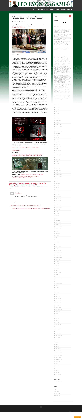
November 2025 (59, 126)
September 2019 (59, 283)
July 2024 (57, 161)
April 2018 (57, 320)
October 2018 (58, 307)
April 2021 (57, 242)
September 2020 (59, 257)
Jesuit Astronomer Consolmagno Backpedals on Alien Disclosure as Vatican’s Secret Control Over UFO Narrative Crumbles (62, 35)
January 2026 (58, 122)
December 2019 (58, 276)
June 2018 (57, 315)
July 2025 (57, 135)
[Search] (70, 16)
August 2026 (58, 107)
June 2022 (57, 213)
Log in (55, 389)
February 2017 (58, 348)
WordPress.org (57, 395)
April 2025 (57, 141)
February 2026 (58, 120)
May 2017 (57, 344)
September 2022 (59, 207)
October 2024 (58, 155)
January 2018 (58, 326)
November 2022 (59, 202)
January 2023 (58, 198)
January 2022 (58, 224)
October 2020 (58, 255)
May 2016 (57, 368)
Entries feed (56, 391)
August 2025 (58, 133)
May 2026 (57, 113)
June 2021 (57, 237)
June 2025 (57, 137)
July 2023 (57, 185)
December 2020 (58, 250)
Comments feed (57, 393)
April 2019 (57, 294)
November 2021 (59, 228)
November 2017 (59, 331)
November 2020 (59, 252)
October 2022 (58, 205)
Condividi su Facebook (58, 22)
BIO (34, 9)
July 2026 (57, 109)
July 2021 (57, 235)
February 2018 (58, 324)
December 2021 (58, 226)
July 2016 (57, 363)
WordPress (71, 411)
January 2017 (58, 350)
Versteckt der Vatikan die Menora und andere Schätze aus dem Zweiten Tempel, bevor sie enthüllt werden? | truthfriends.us (62, 95)
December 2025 (58, 124)
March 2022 (58, 220)
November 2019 (59, 278)
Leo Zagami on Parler (14, 409)
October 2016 (58, 357)
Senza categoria (59, 381)
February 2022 (58, 222)
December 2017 (58, 329)
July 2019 (57, 287)
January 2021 (58, 248)
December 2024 (58, 150)
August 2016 (58, 361)
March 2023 (58, 194)
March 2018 (58, 322)
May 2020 (57, 265)
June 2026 (57, 111)
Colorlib (67, 409)
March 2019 (58, 296)
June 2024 (57, 163)
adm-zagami (22, 21)
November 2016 (59, 355)
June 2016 (57, 365)
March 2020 (58, 270)
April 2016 (57, 370)
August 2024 (58, 159)
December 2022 (58, 200)
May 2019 (57, 292)
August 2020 (58, 259)
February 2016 (58, 374)
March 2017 (58, 346)
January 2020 (58, 274)
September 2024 (59, 157)
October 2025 (58, 128)
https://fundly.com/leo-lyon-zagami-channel (23, 26)
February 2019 (58, 298)
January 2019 (58, 300)
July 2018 (57, 313)
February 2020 (58, 272)
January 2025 (58, 148)
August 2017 (58, 337)
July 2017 (57, 339)
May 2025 (57, 139)
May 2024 (57, 165)
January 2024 (58, 172)
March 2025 (58, 144)
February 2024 (58, 170)
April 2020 (57, 268)
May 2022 (57, 215)
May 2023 (57, 189)
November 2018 (59, 305)
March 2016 (58, 372)
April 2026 (57, 115)
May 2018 (57, 318)
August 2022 (58, 209)
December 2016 (58, 352)
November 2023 (59, 176)
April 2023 (57, 191)
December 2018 (58, 302)
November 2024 (59, 152)
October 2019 (58, 281)
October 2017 (58, 333)
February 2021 (58, 246)
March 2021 (58, 244)
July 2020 (57, 261)
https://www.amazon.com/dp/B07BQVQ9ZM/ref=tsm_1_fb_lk (32, 174)
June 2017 (57, 342)
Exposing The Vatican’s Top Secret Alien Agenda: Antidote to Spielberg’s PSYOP (61, 48)
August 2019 (58, 285)
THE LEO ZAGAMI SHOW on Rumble (66, 9)
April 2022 (57, 218)
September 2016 (59, 359)
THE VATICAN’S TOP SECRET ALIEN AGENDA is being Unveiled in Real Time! (62, 39)
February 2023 (58, 196)
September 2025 (59, 131)
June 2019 (57, 289)
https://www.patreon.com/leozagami (18, 27)
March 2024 (58, 168)
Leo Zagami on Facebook (54, 9)
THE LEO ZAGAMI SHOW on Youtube (42, 9)
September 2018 (59, 309)
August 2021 (58, 233)
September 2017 (59, 335)
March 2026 (58, 118)
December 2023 (58, 174)
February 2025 (58, 146)
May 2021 (57, 239)
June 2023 (57, 187)
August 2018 (58, 311)
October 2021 (58, 231)
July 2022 (57, 211)
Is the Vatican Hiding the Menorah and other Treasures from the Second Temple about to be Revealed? (62, 98)
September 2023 (59, 181)
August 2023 (58, 183)
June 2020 (57, 263)
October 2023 (58, 178)
